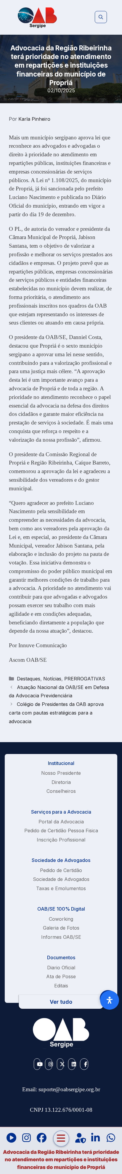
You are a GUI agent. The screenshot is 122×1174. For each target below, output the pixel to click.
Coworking (61, 919)
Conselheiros (61, 791)
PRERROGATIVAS (84, 679)
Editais (61, 986)
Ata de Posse (61, 976)
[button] (101, 17)
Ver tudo (61, 1002)
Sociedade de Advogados (61, 879)
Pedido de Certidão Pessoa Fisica (61, 830)
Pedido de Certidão (61, 870)
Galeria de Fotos (61, 928)
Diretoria (61, 782)
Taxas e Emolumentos (61, 888)
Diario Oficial (61, 968)
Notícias (52, 679)
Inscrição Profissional (61, 840)
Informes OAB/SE (61, 937)
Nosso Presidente (61, 773)
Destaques (28, 679)
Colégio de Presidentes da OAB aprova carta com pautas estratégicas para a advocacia (56, 712)
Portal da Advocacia (61, 822)
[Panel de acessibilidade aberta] (109, 1000)
